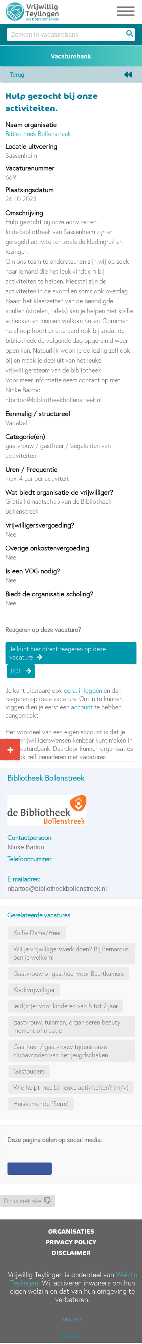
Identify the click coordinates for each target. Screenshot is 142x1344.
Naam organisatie (31, 124)
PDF (16, 671)
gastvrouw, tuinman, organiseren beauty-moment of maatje (67, 1026)
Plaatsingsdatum (30, 189)
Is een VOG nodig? (33, 571)
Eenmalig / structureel (38, 413)
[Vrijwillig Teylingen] (33, 10)
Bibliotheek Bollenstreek (38, 134)
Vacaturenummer (30, 168)
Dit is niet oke (22, 1201)
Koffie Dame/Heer (37, 933)
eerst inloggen (83, 690)
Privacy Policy (71, 1242)
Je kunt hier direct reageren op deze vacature (57, 653)
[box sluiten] (9, 749)
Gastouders (29, 1071)
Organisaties (71, 1231)
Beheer (71, 1336)
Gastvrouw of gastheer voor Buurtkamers (68, 973)
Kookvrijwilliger (34, 990)
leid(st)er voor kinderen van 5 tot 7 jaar (65, 1006)
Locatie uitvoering (31, 146)
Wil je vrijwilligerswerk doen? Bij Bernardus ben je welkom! (71, 953)
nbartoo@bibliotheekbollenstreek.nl (57, 888)
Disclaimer (71, 1252)
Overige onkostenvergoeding (47, 548)
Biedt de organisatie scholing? (49, 594)
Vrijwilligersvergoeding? (40, 525)
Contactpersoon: (30, 837)
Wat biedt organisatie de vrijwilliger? (59, 492)
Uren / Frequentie (32, 469)
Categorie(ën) (25, 436)
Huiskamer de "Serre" (41, 1104)
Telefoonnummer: (30, 859)
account (82, 707)
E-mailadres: (23, 879)
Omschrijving (24, 212)
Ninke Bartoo (25, 847)
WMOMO (71, 1320)
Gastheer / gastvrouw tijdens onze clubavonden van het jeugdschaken (60, 1051)
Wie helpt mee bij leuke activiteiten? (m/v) (71, 1087)
